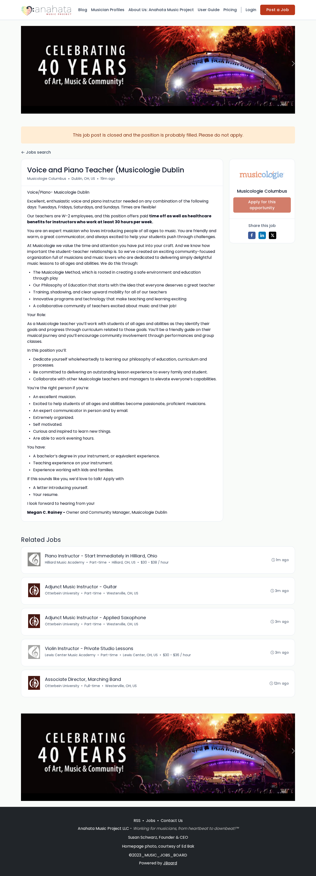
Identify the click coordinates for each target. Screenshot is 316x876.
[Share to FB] (252, 235)
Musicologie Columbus (46, 178)
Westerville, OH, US (122, 593)
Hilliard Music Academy (64, 562)
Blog (82, 10)
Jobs (150, 820)
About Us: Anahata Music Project (161, 10)
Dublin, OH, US (83, 178)
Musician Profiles (107, 10)
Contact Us (172, 820)
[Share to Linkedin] (262, 235)
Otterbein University (62, 593)
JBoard (170, 863)
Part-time (98, 562)
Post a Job (277, 10)
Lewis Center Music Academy (70, 654)
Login (251, 10)
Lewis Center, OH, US (140, 654)
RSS (137, 820)
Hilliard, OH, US (124, 562)
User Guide (208, 10)
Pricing (230, 10)
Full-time (92, 685)
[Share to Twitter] (272, 235)
